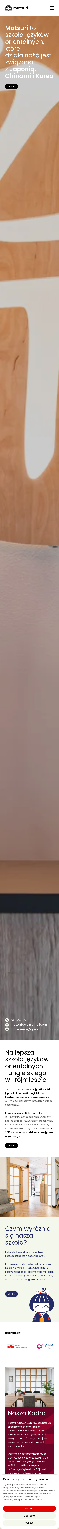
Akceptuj (29, 1508)
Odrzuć (29, 1523)
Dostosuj (29, 1516)
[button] (51, 8)
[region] (29, 1501)
